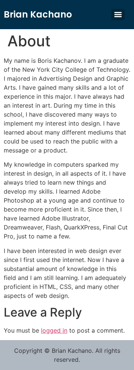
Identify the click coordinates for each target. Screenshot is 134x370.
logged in (54, 330)
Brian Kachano (38, 14)
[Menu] (118, 14)
